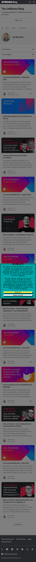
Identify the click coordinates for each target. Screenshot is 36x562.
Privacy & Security (7, 539)
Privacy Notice (7, 284)
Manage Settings (18, 295)
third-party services (14, 286)
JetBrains (15, 558)
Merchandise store (10, 554)
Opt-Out (24, 288)
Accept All (18, 292)
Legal (29, 539)
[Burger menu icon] (34, 2)
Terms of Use (22, 284)
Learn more (21, 275)
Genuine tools (6, 542)
